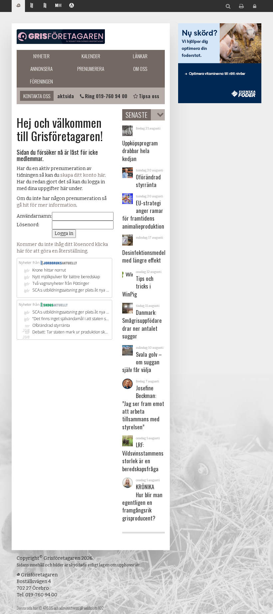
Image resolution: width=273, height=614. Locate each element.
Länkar (140, 56)
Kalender (91, 56)
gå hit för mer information (46, 205)
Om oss (140, 68)
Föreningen (41, 81)
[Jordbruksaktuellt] (31, 6)
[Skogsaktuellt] (45, 6)
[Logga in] (254, 6)
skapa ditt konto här (82, 175)
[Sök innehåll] (228, 6)
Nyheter (41, 56)
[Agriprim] (71, 6)
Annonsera (41, 68)
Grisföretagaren (61, 36)
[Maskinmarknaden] (58, 6)
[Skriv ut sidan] (241, 6)
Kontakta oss (36, 96)
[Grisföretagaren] (18, 6)
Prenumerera (90, 68)
